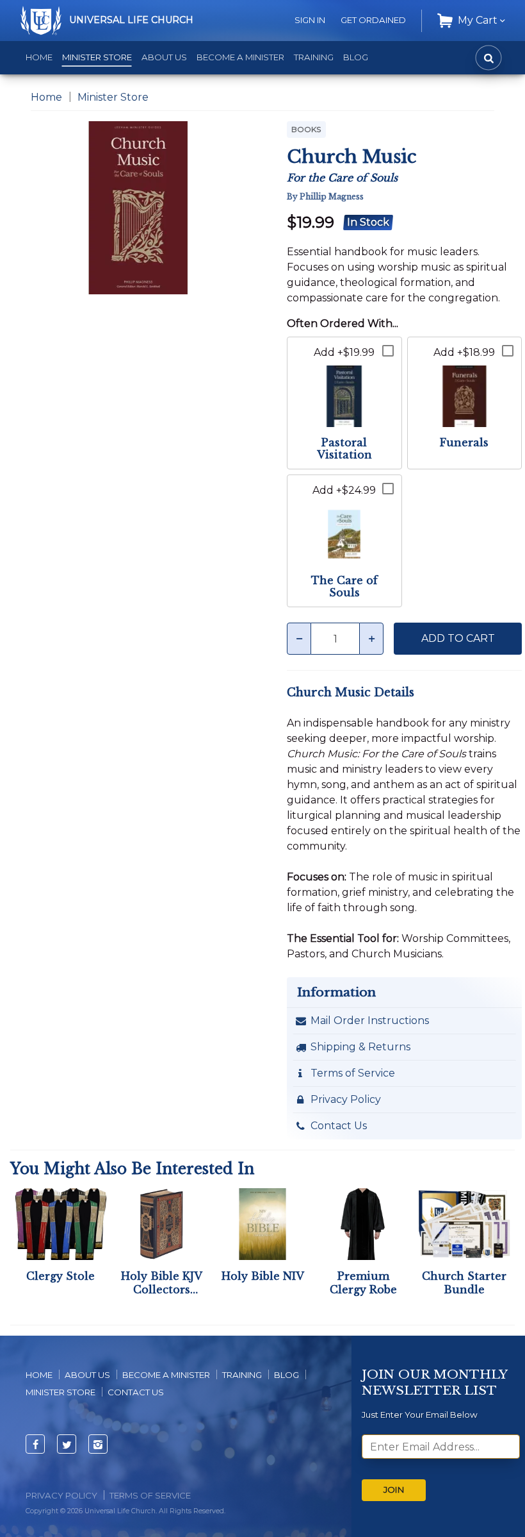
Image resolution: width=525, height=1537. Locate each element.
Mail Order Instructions (370, 1020)
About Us (164, 57)
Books (306, 129)
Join (394, 1489)
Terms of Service (353, 1073)
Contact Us (339, 1126)
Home (39, 57)
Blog (355, 57)
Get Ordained (373, 20)
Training (314, 57)
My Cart (477, 20)
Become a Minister (240, 57)
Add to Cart (458, 638)
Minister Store (97, 57)
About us (87, 1375)
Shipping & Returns (360, 1047)
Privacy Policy (346, 1099)
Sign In (310, 20)
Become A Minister (166, 1375)
